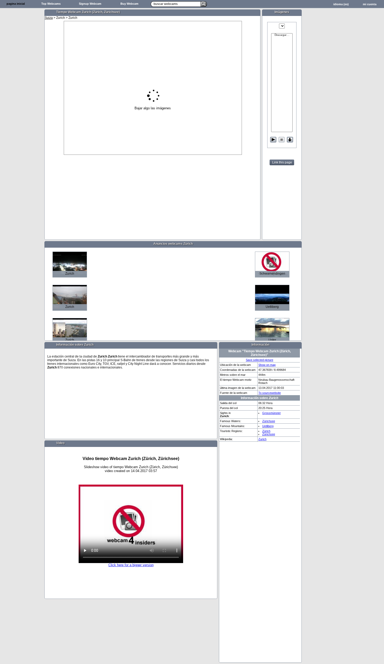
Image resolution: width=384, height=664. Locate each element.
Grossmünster (271, 413)
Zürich (266, 431)
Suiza (49, 18)
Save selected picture (259, 359)
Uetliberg (268, 426)
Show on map (267, 364)
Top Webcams (51, 3)
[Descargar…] (281, 35)
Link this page (282, 162)
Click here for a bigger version (131, 565)
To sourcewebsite (269, 392)
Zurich (262, 439)
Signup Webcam (90, 3)
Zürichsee (268, 421)
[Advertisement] (22, 90)
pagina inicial (16, 3)
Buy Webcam (129, 3)
